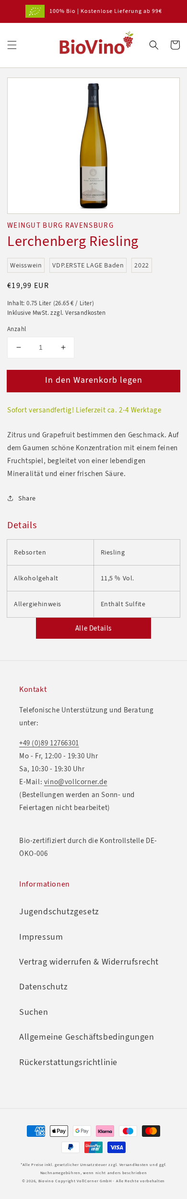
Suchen (33, 1012)
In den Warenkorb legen (93, 380)
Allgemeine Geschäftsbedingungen (86, 1037)
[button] (12, 45)
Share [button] (27, 498)
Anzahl (16, 329)
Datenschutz (43, 986)
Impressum (41, 937)
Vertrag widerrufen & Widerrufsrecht (89, 961)
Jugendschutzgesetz (59, 911)
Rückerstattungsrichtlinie (68, 1062)
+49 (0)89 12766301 (49, 743)
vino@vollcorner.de (75, 782)
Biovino (46, 1181)
